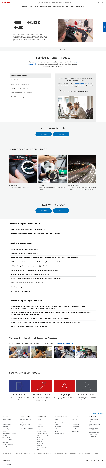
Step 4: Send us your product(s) (19, 88)
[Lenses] (38, 7)
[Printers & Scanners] (51, 7)
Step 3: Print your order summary (20, 84)
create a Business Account (81, 83)
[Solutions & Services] (64, 7)
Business (61, 134)
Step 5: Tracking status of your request (21, 92)
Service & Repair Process (47, 49)
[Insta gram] (90, 460)
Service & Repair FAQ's (59, 49)
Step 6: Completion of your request (20, 97)
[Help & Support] (75, 7)
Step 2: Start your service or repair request (22, 80)
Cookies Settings (7, 456)
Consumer (44, 134)
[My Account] (98, 3)
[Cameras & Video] (32, 7)
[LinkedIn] (94, 460)
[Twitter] (98, 460)
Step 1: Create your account (19, 75)
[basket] (102, 3)
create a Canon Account (83, 90)
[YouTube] (102, 460)
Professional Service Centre (63, 343)
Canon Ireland (6, 460)
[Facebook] (87, 460)
